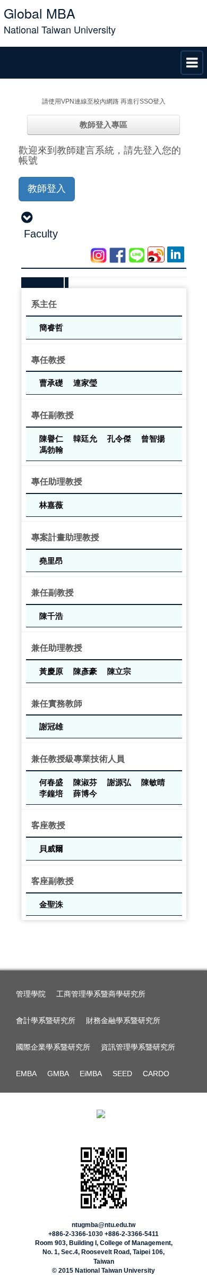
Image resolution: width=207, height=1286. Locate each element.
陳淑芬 (86, 782)
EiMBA (91, 1073)
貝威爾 (51, 848)
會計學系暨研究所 (45, 1020)
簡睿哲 (51, 327)
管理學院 (31, 994)
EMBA (26, 1073)
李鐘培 (52, 793)
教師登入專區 (103, 124)
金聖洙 (51, 904)
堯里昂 (51, 560)
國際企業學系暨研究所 (53, 1047)
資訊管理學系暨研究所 (138, 1047)
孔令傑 (120, 438)
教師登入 (47, 188)
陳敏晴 (153, 782)
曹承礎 (52, 382)
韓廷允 (86, 438)
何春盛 (52, 782)
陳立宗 (119, 671)
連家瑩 (85, 382)
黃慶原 (52, 671)
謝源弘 (120, 782)
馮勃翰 (51, 449)
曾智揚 (153, 438)
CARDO (156, 1073)
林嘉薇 (51, 504)
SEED (122, 1073)
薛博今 (85, 793)
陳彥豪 (86, 671)
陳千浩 (51, 615)
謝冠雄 (51, 726)
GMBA (58, 1073)
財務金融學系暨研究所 (123, 1020)
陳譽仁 (52, 438)
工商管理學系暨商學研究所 (100, 994)
